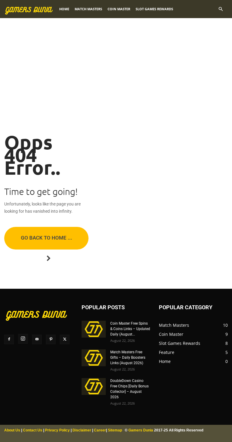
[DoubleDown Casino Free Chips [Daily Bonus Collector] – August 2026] (94, 386)
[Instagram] (23, 339)
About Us (12, 430)
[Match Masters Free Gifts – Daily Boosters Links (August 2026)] (94, 357)
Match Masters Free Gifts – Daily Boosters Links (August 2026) (127, 357)
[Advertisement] (116, 60)
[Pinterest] (51, 339)
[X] (64, 339)
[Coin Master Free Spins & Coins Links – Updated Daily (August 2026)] (94, 329)
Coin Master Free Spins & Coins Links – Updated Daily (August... (130, 328)
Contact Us (32, 430)
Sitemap (115, 430)
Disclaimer (81, 430)
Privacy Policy (57, 430)
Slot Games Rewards (154, 9)
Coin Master (119, 9)
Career (100, 430)
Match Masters (88, 9)
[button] (220, 9)
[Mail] (37, 339)
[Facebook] (9, 339)
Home (64, 9)
